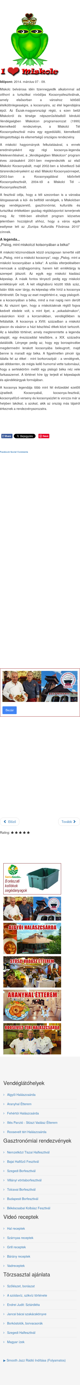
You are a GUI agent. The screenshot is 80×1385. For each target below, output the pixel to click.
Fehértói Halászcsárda (22, 1113)
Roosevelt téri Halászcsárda (26, 1132)
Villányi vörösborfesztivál (24, 1180)
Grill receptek (16, 1247)
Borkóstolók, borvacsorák (24, 1323)
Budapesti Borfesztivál (22, 1198)
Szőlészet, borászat (20, 1286)
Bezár (10, 710)
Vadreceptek (15, 1265)
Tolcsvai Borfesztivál (21, 1189)
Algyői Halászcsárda (21, 1094)
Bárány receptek (18, 1256)
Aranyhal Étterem (19, 1104)
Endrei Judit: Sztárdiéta (23, 1304)
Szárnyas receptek (19, 1237)
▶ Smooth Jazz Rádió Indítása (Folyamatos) (34, 1360)
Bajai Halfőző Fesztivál (22, 1161)
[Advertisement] (40, 639)
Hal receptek (15, 1228)
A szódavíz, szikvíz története (26, 1295)
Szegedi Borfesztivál (21, 1171)
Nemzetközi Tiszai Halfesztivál (28, 1152)
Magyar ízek (15, 1342)
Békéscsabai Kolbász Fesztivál (28, 1208)
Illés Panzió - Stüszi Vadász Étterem (32, 1122)
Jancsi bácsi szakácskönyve (26, 1314)
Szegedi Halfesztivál (20, 1332)
